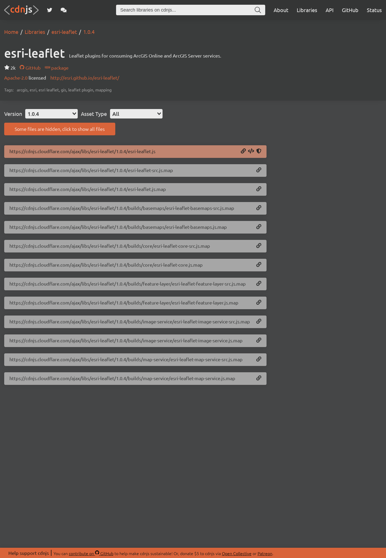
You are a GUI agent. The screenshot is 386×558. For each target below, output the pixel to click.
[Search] (258, 10)
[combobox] (51, 113)
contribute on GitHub (91, 553)
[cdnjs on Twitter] (49, 10)
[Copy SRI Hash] (258, 151)
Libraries (307, 10)
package (59, 67)
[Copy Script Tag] (251, 151)
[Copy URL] (243, 151)
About (281, 10)
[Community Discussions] (64, 10)
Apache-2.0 (16, 77)
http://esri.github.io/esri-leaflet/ (84, 77)
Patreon (265, 553)
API (329, 10)
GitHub (350, 10)
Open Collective (237, 553)
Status (374, 10)
